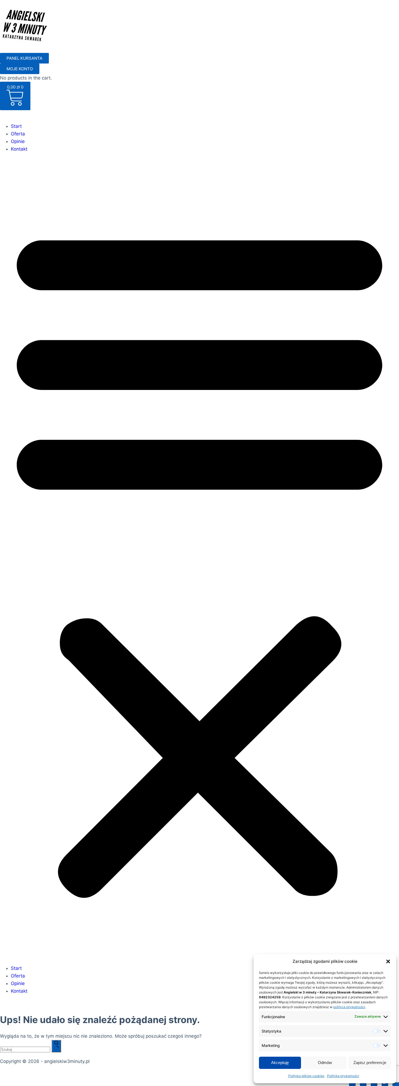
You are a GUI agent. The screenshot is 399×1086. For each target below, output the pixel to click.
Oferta (18, 133)
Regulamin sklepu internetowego (84, 1073)
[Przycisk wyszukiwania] (56, 1046)
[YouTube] (395, 1082)
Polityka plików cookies (306, 1076)
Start (16, 126)
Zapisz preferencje (369, 1062)
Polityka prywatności (343, 1076)
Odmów (325, 1062)
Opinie (18, 141)
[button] (388, 961)
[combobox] (25, 1049)
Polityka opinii (139, 1073)
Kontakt (19, 149)
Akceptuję (280, 1062)
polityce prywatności (349, 1007)
